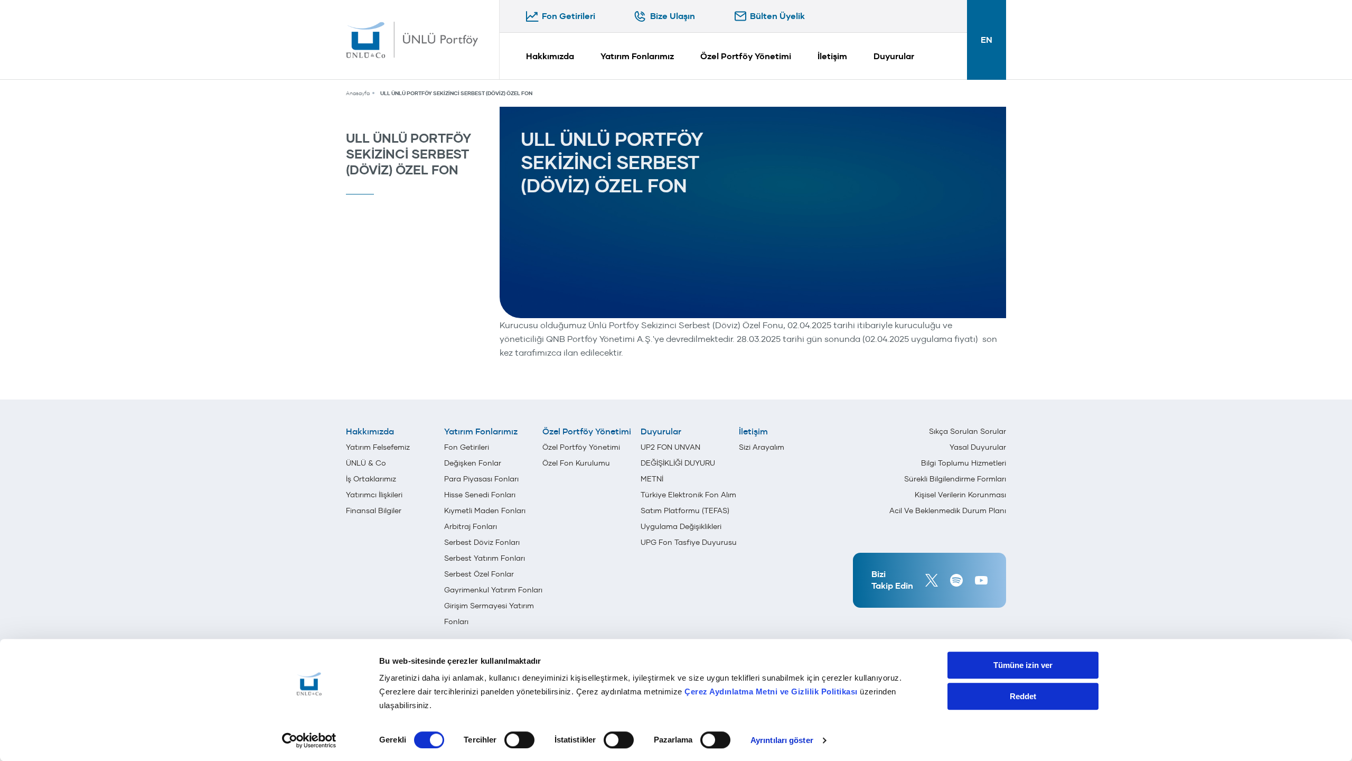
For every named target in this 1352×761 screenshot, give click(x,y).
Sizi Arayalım (761, 447)
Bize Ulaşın (672, 16)
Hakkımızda (550, 56)
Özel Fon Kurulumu (576, 463)
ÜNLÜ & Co (366, 463)
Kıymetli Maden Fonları (484, 510)
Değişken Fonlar (472, 463)
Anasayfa (358, 93)
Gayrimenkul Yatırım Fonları (493, 590)
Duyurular (894, 56)
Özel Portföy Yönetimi (745, 56)
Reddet (1023, 696)
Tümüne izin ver (1023, 665)
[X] (931, 580)
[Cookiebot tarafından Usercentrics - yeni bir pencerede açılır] (309, 740)
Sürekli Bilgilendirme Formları (955, 479)
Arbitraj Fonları (470, 526)
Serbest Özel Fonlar (479, 574)
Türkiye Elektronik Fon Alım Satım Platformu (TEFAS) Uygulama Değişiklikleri (688, 510)
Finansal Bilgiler (373, 510)
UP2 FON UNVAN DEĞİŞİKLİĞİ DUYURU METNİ (678, 463)
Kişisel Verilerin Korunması (960, 494)
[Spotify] (956, 580)
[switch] (519, 739)
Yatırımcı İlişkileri (374, 494)
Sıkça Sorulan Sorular (967, 431)
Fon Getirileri (568, 16)
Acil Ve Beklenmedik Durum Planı (947, 510)
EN (986, 39)
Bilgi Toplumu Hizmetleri (963, 463)
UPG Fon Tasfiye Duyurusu (689, 542)
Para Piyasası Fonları (481, 479)
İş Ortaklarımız (371, 479)
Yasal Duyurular (978, 447)
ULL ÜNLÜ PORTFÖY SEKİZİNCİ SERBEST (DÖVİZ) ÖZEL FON (456, 93)
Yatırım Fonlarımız (637, 56)
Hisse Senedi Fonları (479, 494)
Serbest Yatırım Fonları (484, 558)
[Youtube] (981, 580)
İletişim (832, 56)
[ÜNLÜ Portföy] (412, 39)
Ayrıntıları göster (781, 740)
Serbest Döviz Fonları (482, 542)
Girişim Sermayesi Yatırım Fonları (489, 613)
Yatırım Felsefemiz (378, 447)
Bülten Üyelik (777, 16)
